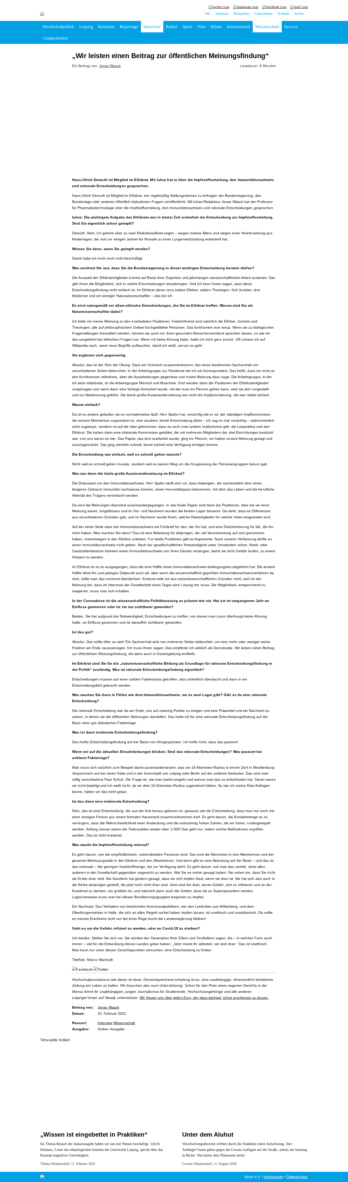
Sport (187, 26)
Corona (187, 1164)
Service (291, 26)
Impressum (273, 1177)
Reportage (129, 26)
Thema (45, 1164)
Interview (152, 26)
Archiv (299, 14)
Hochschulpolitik (58, 26)
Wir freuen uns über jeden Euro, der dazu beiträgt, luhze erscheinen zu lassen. (204, 998)
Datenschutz (297, 1177)
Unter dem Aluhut (207, 1134)
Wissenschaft (267, 26)
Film (201, 26)
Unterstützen (264, 14)
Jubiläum (221, 14)
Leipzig (86, 26)
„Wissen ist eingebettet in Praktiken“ (94, 1134)
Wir (207, 14)
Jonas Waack (110, 66)
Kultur (172, 26)
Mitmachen (241, 14)
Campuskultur (55, 38)
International (238, 26)
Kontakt (283, 14)
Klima (216, 26)
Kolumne (106, 26)
